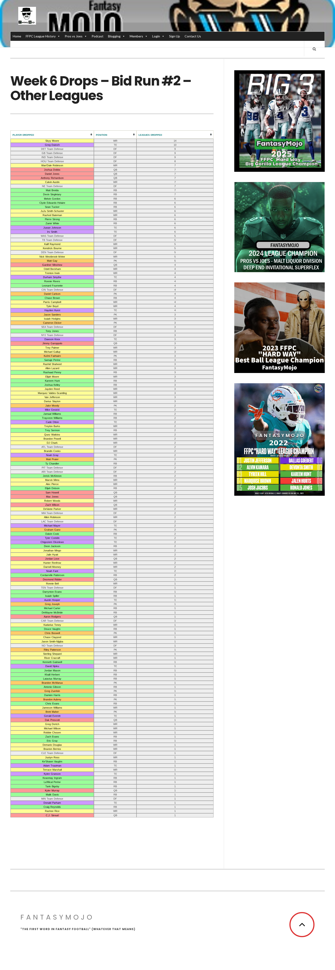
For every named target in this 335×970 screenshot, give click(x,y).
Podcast (97, 36)
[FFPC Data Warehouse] (27, 16)
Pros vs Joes (73, 36)
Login (156, 36)
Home (17, 36)
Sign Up (174, 36)
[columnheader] (52, 134)
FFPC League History (41, 36)
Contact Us (193, 36)
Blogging (114, 36)
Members (136, 36)
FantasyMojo (57, 917)
